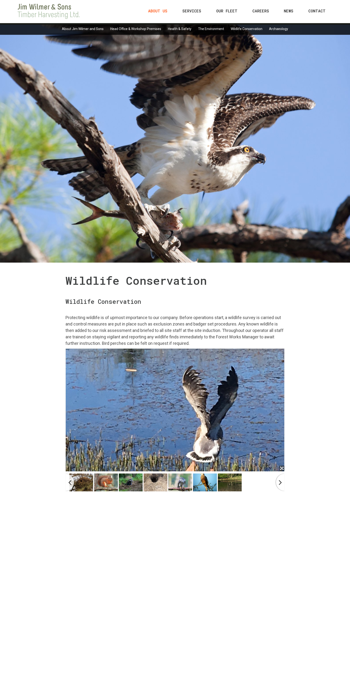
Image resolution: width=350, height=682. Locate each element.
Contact (316, 10)
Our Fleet (226, 10)
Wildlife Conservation (246, 29)
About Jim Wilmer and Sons (83, 29)
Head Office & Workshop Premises (135, 29)
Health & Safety (179, 29)
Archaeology (278, 29)
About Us (157, 10)
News (288, 10)
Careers (260, 10)
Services (191, 10)
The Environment (211, 29)
